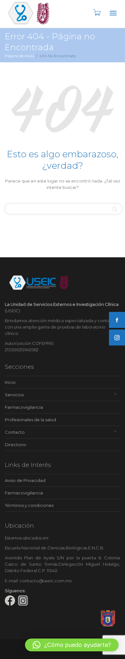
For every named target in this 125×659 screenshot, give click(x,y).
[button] (72, 645)
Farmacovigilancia (24, 407)
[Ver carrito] (96, 12)
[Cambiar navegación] (113, 13)
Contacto (15, 432)
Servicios (14, 394)
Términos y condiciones (29, 505)
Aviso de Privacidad (25, 480)
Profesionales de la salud (30, 419)
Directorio (15, 444)
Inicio (10, 382)
